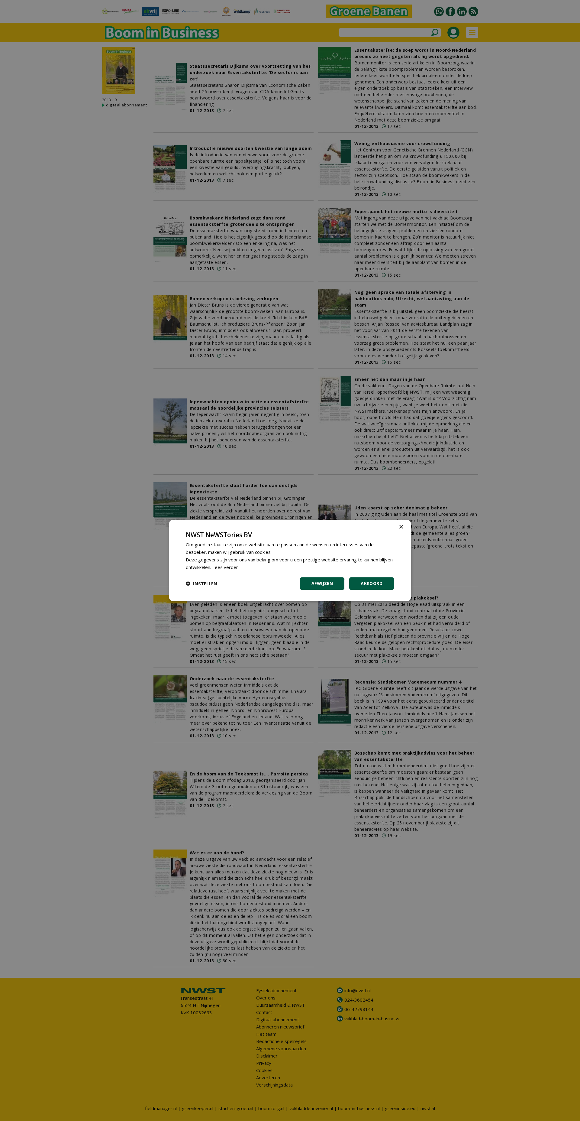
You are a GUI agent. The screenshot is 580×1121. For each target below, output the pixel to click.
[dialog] (290, 560)
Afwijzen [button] (322, 583)
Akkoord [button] (371, 583)
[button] (201, 583)
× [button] (401, 527)
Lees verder (225, 567)
